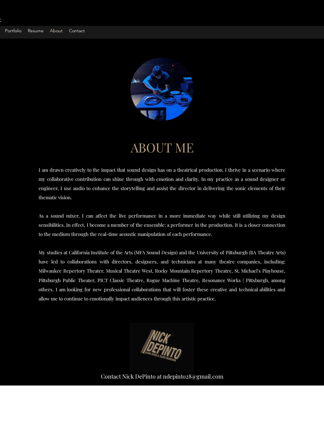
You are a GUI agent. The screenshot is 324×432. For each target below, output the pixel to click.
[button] (13, 30)
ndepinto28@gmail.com (193, 376)
